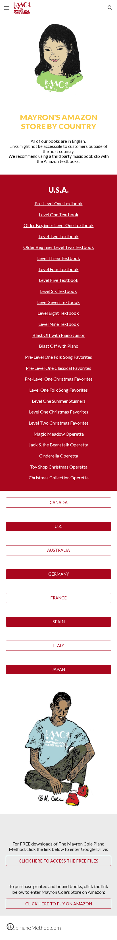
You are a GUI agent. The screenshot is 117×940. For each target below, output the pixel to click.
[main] (58, 122)
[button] (7, 8)
